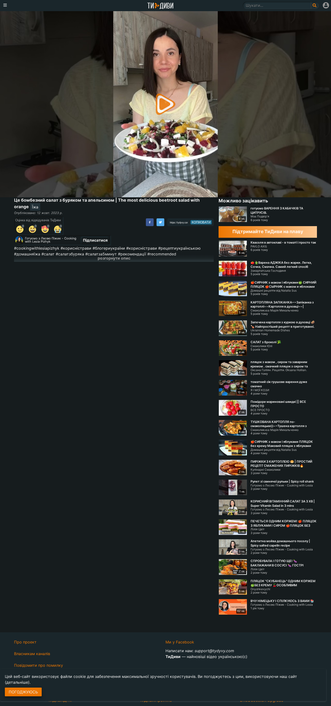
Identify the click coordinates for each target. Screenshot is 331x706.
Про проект (25, 642)
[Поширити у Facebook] (150, 222)
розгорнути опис (114, 258)
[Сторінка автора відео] (19, 240)
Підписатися (95, 240)
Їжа (35, 207)
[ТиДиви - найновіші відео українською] (160, 6)
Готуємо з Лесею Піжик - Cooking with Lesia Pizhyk (50, 240)
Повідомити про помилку (38, 665)
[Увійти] (326, 5)
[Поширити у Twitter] (160, 222)
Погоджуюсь (23, 692)
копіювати (201, 222)
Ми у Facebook (180, 642)
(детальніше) (17, 682)
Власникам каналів (32, 653)
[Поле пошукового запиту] (315, 5)
